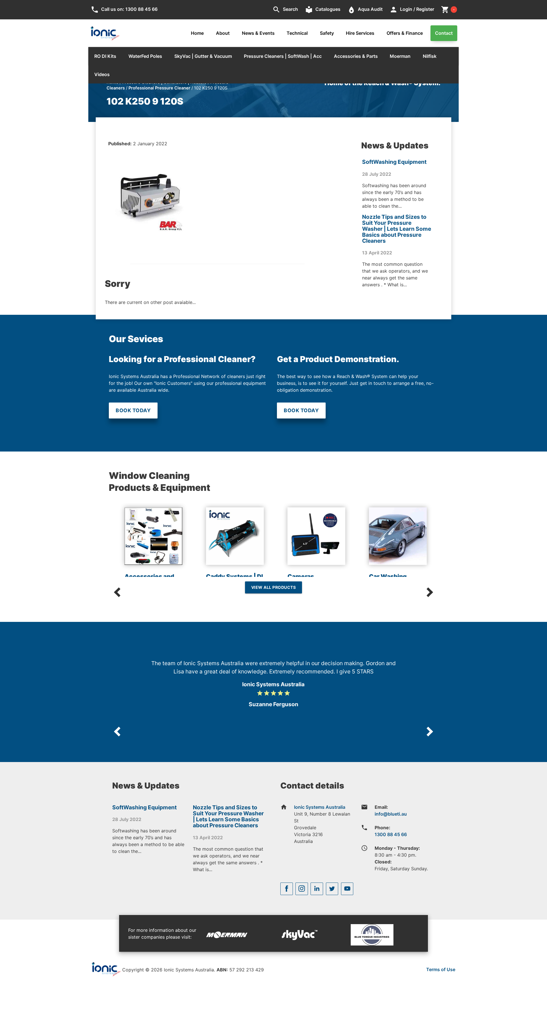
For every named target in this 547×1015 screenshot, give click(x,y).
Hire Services (360, 33)
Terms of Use (440, 969)
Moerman (400, 56)
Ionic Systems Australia (319, 807)
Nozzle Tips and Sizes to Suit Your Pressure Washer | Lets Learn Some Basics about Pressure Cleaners (396, 228)
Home (197, 33)
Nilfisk (429, 56)
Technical (297, 33)
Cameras (300, 576)
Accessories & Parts (356, 56)
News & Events (258, 33)
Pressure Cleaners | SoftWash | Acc (283, 56)
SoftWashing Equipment (394, 161)
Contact (444, 33)
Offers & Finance (405, 33)
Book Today (133, 410)
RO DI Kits (105, 56)
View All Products (273, 587)
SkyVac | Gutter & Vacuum (203, 56)
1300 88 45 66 (391, 834)
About (223, 33)
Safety (327, 33)
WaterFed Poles (145, 56)
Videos (102, 74)
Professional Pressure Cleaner (159, 88)
